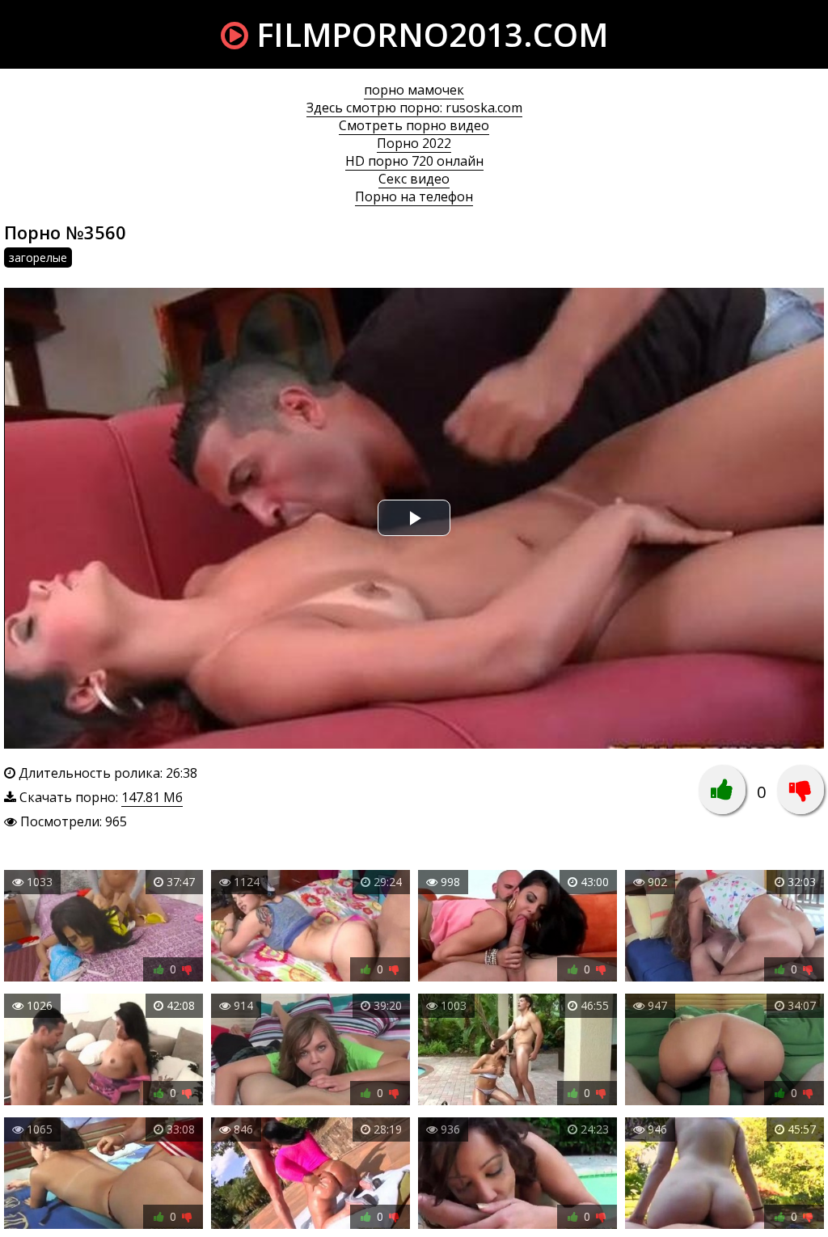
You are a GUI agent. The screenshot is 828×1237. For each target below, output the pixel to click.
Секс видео (414, 179)
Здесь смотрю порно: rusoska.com (414, 107)
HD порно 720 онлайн (414, 161)
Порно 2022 (414, 143)
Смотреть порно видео (414, 125)
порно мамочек (414, 90)
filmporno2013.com (428, 34)
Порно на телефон (414, 196)
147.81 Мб (152, 797)
